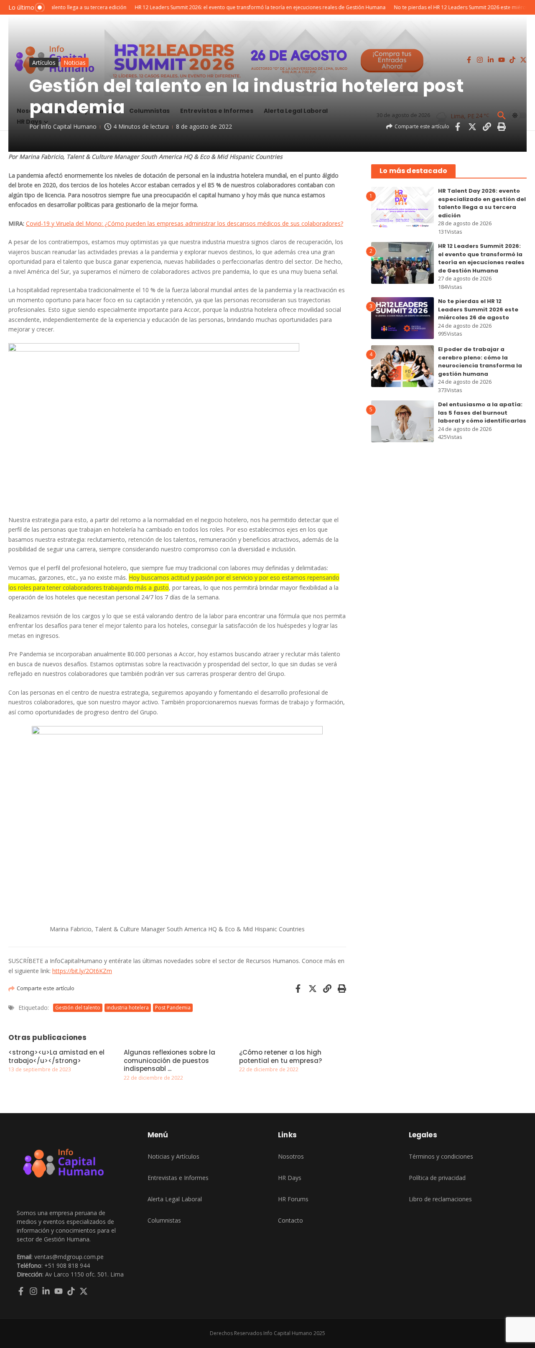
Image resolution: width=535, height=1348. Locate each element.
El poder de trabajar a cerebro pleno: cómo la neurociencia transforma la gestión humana (480, 361)
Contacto (290, 1220)
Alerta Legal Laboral (175, 1199)
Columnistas (164, 1220)
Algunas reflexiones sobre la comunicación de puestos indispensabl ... (169, 1060)
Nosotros (291, 1156)
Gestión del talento (77, 1007)
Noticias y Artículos (173, 1156)
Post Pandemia (173, 1007)
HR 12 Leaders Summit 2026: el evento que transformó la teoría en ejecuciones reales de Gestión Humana (481, 258)
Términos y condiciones (441, 1156)
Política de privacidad (437, 1178)
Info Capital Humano (69, 126)
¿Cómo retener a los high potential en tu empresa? (280, 1056)
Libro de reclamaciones (440, 1199)
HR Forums (293, 1199)
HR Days (289, 1178)
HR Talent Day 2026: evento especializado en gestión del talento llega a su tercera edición (482, 203)
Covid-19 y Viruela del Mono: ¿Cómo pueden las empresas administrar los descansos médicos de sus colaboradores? (184, 223)
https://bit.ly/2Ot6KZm (82, 971)
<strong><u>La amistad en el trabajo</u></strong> (56, 1056)
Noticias (75, 62)
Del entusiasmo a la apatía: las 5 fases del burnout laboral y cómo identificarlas (482, 412)
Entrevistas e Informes (178, 1178)
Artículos (44, 62)
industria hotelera (128, 1007)
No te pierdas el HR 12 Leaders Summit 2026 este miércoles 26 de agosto (478, 309)
